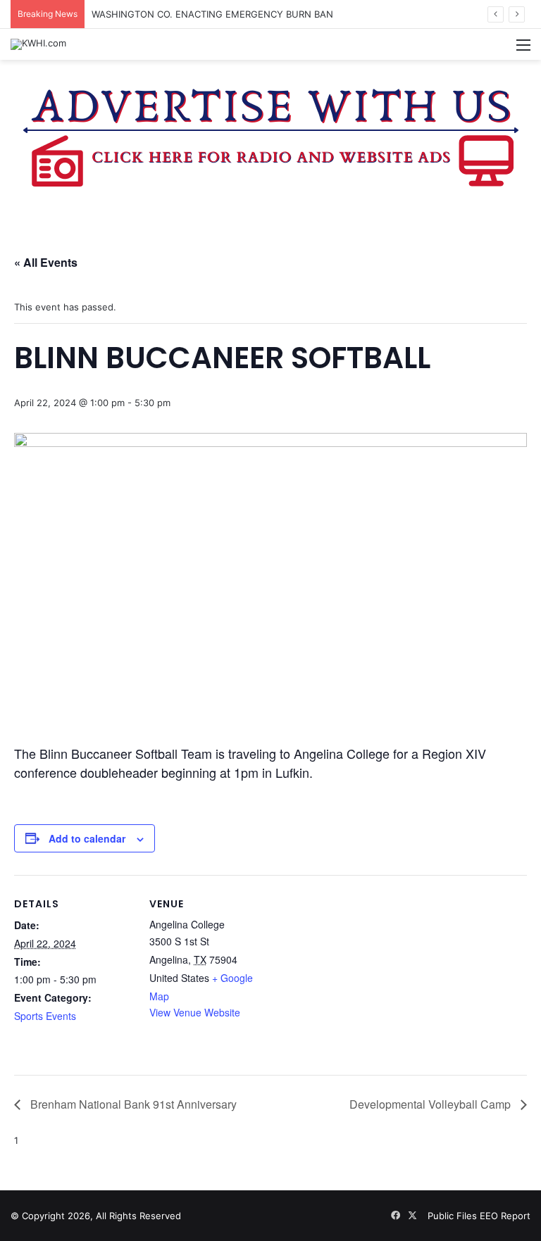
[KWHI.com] (38, 44)
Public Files (454, 1215)
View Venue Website (194, 1012)
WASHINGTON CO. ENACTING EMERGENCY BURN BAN (212, 14)
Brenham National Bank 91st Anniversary (132, 1104)
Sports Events (45, 1016)
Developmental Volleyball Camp (431, 1104)
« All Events (45, 262)
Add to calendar (87, 838)
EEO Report (505, 1215)
